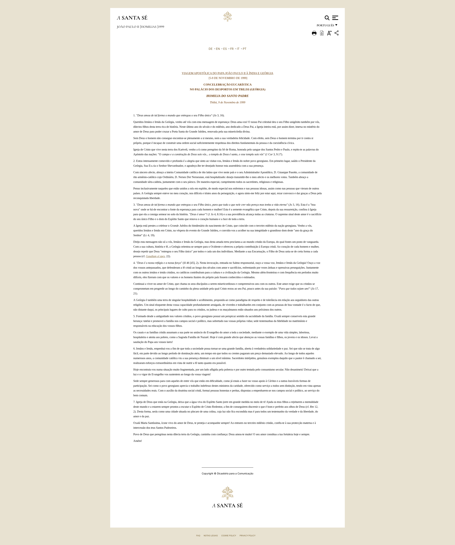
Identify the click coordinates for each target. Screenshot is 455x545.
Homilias (149, 27)
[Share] (336, 33)
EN (218, 49)
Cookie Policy (228, 535)
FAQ (198, 535)
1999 (161, 27)
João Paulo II (128, 27)
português (325, 26)
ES (225, 49)
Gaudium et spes (155, 256)
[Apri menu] (334, 18)
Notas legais (211, 535)
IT (238, 49)
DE (211, 49)
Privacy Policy (247, 535)
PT (244, 49)
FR (232, 49)
